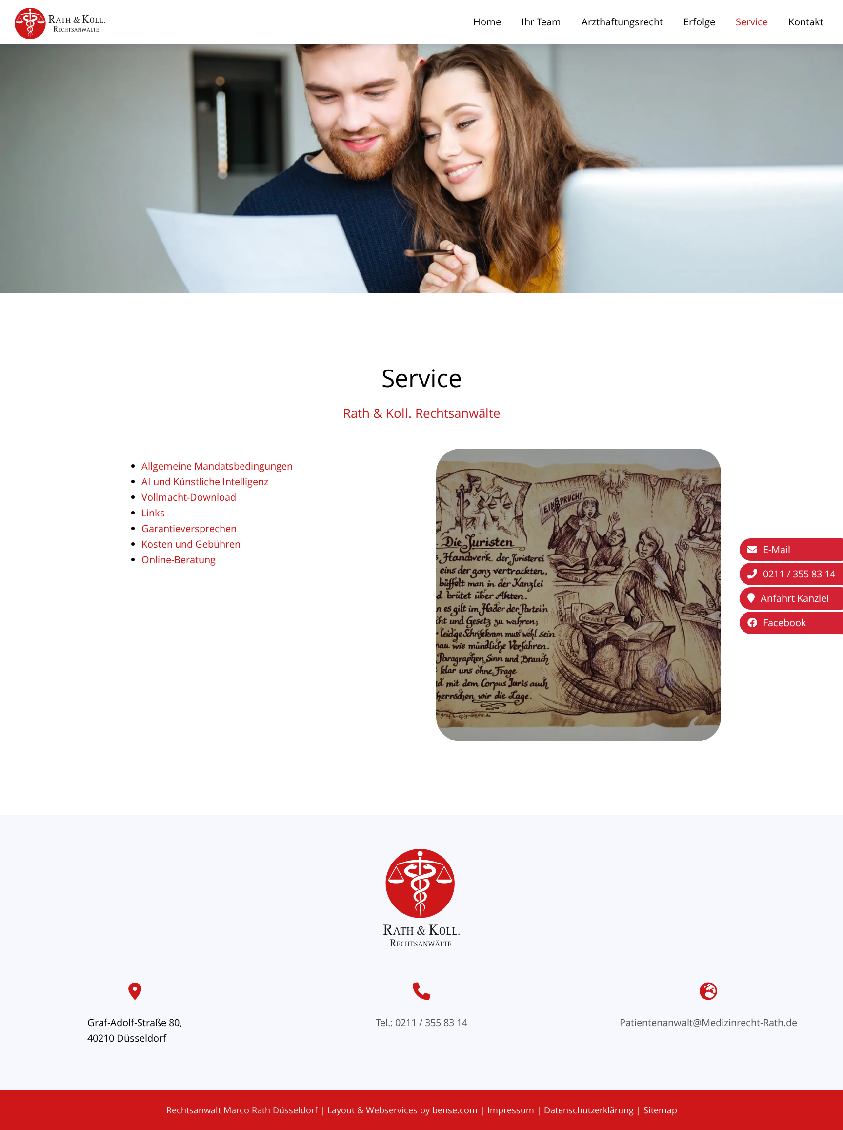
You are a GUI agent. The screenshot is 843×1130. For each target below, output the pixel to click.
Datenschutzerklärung (589, 1110)
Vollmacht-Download (188, 497)
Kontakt (805, 21)
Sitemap (660, 1110)
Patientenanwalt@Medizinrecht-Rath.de (708, 1022)
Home (487, 21)
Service (752, 21)
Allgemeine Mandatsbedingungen (217, 466)
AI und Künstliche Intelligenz (204, 481)
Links (153, 512)
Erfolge (699, 21)
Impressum (510, 1110)
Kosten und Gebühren (191, 544)
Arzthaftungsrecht (622, 21)
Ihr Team (541, 21)
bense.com (455, 1110)
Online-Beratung (178, 559)
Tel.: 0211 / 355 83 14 (421, 1022)
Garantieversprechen (189, 528)
